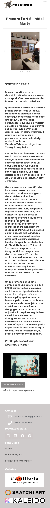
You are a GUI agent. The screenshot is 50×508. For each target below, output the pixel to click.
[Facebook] (22, 435)
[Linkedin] (15, 435)
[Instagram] (8, 435)
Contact (9, 448)
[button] (4, 50)
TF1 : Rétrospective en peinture (18, 390)
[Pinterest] (29, 435)
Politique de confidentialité (18, 460)
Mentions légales (13, 454)
